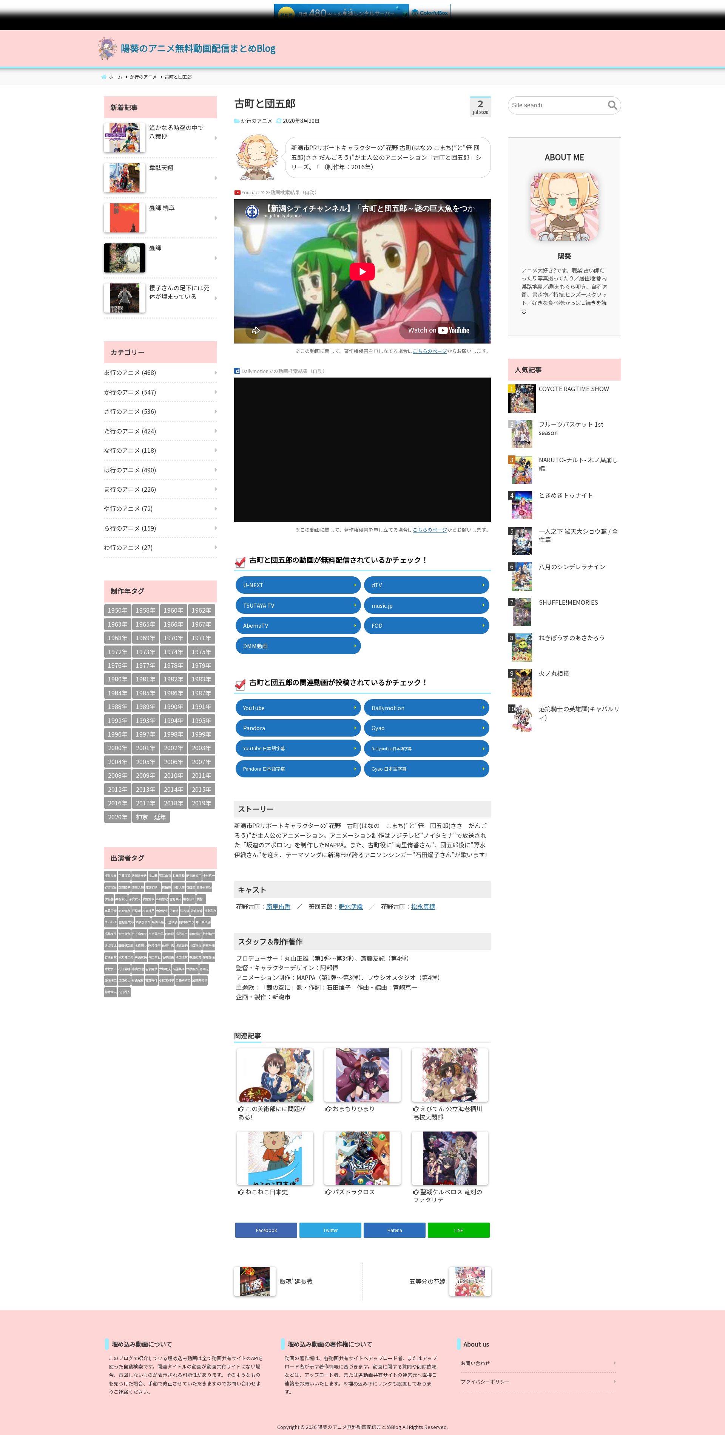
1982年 (174, 678)
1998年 (174, 733)
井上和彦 (210, 911)
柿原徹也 (182, 945)
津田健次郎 (125, 945)
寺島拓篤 (195, 957)
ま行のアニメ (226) (130, 489)
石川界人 (124, 992)
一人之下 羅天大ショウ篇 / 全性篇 (578, 535)
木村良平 (111, 969)
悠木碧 (184, 911)
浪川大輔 (138, 887)
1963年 (118, 623)
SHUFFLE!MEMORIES (568, 602)
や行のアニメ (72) (128, 508)
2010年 (174, 775)
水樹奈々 (141, 945)
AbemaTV (255, 625)
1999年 (201, 733)
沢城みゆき (139, 875)
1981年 (146, 678)
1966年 (174, 623)
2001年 (146, 747)
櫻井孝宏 (111, 875)
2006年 (174, 761)
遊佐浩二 (111, 980)
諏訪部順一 (152, 887)
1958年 (146, 610)
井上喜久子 (203, 922)
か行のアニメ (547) (130, 391)
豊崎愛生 (162, 911)
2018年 (174, 802)
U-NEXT (253, 585)
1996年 (118, 733)
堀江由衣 (165, 875)
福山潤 (152, 875)
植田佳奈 (182, 957)
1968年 (118, 637)
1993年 (146, 720)
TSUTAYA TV (258, 605)
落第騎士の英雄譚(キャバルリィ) (579, 712)
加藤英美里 (199, 980)
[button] (612, 105)
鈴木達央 (111, 992)
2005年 (146, 761)
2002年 (174, 747)
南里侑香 (278, 906)
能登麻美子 (193, 875)
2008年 (118, 775)
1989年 (146, 706)
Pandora (254, 728)
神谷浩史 (121, 899)
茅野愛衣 (148, 899)
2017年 (146, 802)
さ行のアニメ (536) (130, 411)
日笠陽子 (124, 887)
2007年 (201, 761)
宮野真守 (176, 899)
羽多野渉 (151, 969)
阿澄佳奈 (154, 945)
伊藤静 (109, 899)
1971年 (201, 637)
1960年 (174, 610)
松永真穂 (423, 906)
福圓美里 (179, 969)
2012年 (118, 789)
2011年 (201, 775)
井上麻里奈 (139, 934)
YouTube (254, 708)
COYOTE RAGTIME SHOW (574, 388)
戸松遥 (136, 911)
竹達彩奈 (111, 957)
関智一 (201, 899)
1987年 (201, 692)
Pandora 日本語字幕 (264, 768)
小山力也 (138, 969)
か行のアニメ (257, 120)
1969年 (146, 637)
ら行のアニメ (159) (130, 528)
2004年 (118, 761)
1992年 (118, 720)
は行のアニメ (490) (130, 469)
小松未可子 (166, 980)
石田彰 (190, 887)
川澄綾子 (171, 922)
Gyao (378, 728)
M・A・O (111, 922)
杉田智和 (179, 875)
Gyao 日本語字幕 (389, 768)
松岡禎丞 (148, 911)
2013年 (146, 789)
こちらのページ (430, 350)
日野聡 (169, 934)
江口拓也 (124, 980)
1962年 (201, 610)
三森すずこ (183, 980)
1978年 (174, 665)
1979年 (201, 665)
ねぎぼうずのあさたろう (572, 637)
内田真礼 (154, 957)
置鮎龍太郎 (126, 922)
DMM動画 (255, 646)
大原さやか (142, 922)
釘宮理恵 (111, 887)
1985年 (146, 692)
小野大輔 (179, 887)
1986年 (174, 692)
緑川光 (204, 969)
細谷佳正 (189, 899)
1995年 (201, 720)
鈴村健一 (209, 934)
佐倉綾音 (197, 911)
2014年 (174, 789)
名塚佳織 (168, 957)
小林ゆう (111, 934)
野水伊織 (351, 906)
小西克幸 (182, 934)
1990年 (174, 706)
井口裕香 (195, 945)
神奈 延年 (151, 816)
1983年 (201, 678)
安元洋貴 (124, 934)
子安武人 (135, 899)
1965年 (146, 623)
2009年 (146, 775)
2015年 (201, 789)
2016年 (118, 802)
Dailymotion (388, 708)
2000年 (118, 747)
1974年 (174, 651)
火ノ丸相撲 (554, 673)
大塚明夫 (165, 969)
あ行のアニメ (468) (130, 372)
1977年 (146, 665)
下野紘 (174, 911)
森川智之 (162, 899)
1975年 (201, 651)
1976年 (118, 665)
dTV (377, 585)
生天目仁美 (125, 957)
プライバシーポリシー (485, 1381)
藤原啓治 (209, 957)
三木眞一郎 (156, 934)
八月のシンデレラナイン (572, 566)
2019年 (201, 802)
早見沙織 (111, 911)
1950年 (118, 610)
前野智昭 (195, 934)
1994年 (174, 720)
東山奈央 (141, 957)
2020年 (118, 816)
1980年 (118, 678)
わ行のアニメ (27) (128, 547)
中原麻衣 (192, 969)
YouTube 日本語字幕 (264, 748)
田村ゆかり (186, 922)
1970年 (174, 637)
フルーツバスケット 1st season (571, 428)
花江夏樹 (124, 969)
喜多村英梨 (204, 887)
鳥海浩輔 (158, 922)
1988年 (118, 706)
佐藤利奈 (168, 945)
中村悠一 (209, 875)
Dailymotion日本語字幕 (392, 748)
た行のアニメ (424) (130, 430)
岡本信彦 (124, 911)
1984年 (118, 692)
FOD (377, 625)
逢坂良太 (111, 945)
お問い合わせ (475, 1363)
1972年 (118, 651)
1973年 (146, 651)
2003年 (201, 747)
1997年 (146, 733)
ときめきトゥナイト (566, 495)
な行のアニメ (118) (130, 450)
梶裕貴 (166, 887)
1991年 (201, 706)
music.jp (382, 605)
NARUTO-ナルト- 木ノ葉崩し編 (578, 463)
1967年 (201, 623)
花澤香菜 (124, 875)
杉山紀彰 (138, 980)
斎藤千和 (209, 945)
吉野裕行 (151, 980)
